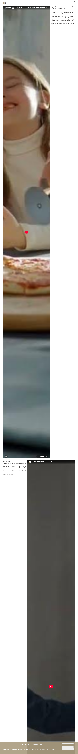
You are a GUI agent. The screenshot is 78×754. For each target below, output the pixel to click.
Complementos (49, 3)
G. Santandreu (62, 3)
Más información (68, 745)
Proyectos (56, 3)
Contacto (73, 3)
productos (36, 3)
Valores (68, 3)
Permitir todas (67, 748)
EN (75, 1)
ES (73, 1)
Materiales (42, 3)
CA (72, 1)
